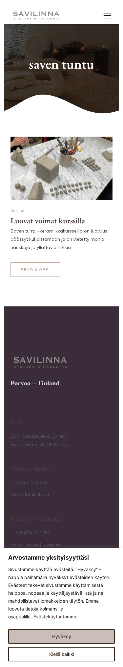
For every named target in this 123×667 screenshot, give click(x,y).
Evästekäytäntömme (55, 616)
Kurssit (17, 210)
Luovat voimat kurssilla (47, 220)
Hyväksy (61, 636)
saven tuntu (61, 64)
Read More (34, 272)
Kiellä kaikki (61, 654)
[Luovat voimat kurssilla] (61, 168)
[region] (61, 607)
